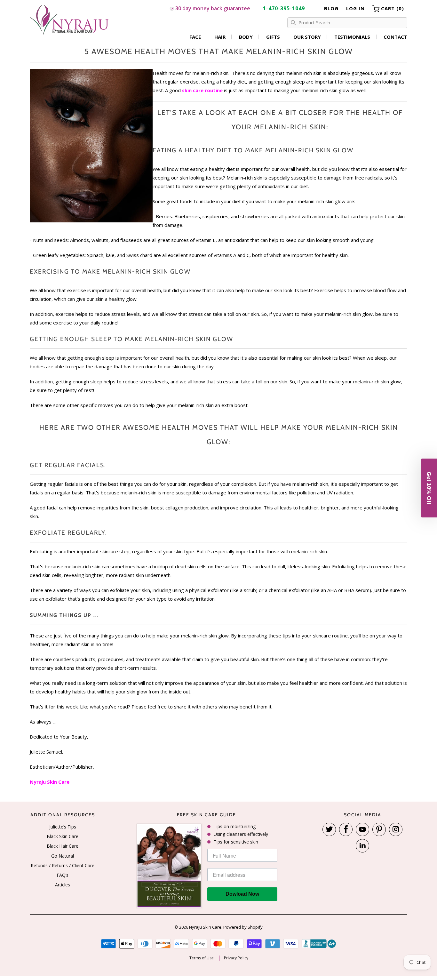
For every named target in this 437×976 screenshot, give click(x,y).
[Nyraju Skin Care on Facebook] (346, 829)
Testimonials (352, 37)
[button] (429, 488)
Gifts (273, 37)
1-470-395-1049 (284, 8)
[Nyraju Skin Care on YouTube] (362, 829)
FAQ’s (62, 875)
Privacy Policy (236, 958)
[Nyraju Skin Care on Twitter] (329, 829)
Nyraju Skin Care (205, 927)
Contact (395, 37)
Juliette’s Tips (62, 827)
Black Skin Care (62, 836)
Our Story (307, 37)
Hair (220, 37)
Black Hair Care (62, 846)
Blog (331, 8)
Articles (62, 885)
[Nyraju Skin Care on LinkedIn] (362, 845)
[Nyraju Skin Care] (70, 20)
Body (246, 37)
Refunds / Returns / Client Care (62, 865)
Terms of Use (201, 958)
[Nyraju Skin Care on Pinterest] (379, 829)
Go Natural (62, 856)
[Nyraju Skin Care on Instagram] (395, 829)
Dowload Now (242, 894)
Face (195, 37)
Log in (355, 8)
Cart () (391, 8)
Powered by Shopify (243, 927)
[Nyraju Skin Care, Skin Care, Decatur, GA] (319, 943)
